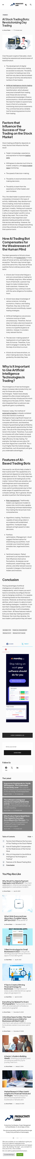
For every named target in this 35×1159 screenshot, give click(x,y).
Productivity (7, 633)
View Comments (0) (17, 735)
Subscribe (17, 752)
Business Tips (7, 630)
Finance (5, 14)
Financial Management (20, 630)
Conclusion (10, 865)
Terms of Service (20, 1132)
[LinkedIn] (17, 768)
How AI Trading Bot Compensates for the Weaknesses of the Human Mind (18, 848)
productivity (21, 258)
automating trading (9, 413)
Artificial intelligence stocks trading (19, 85)
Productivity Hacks (19, 633)
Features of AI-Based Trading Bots (18, 862)
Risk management (13, 500)
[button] (3, 4)
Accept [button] (20, 1154)
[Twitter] (12, 768)
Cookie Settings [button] (9, 1154)
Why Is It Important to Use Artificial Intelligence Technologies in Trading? (18, 856)
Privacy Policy (10, 1132)
